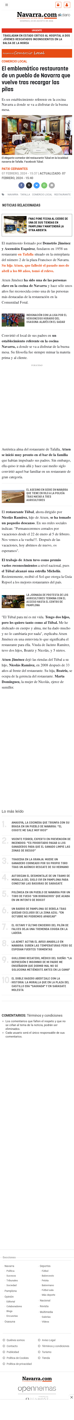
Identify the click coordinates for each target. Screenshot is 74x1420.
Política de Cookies (18, 1358)
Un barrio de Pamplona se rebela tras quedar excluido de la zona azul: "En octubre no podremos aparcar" (39, 912)
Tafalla (25, 194)
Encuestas (12, 1315)
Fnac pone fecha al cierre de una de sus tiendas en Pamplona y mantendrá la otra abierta (48, 224)
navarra (13, 194)
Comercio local (42, 194)
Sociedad (11, 1285)
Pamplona (11, 1291)
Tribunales (12, 1280)
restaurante (62, 194)
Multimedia (46, 1312)
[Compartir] (21, 185)
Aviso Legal (48, 1340)
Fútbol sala (48, 1290)
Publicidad (13, 1352)
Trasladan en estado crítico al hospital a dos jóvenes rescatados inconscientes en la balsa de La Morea (36, 39)
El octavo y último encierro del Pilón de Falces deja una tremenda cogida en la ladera (40, 929)
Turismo (46, 1352)
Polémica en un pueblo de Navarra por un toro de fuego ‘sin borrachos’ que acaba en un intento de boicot (41, 896)
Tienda (46, 1358)
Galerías (46, 1316)
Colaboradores (14, 1306)
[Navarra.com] (37, 15)
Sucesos (11, 1275)
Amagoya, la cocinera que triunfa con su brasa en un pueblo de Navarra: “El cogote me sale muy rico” (40, 826)
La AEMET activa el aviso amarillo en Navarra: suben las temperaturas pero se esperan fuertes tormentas (42, 945)
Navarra (9, 1266)
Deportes (45, 1266)
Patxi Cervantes (15, 169)
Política (10, 1270)
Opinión (9, 1296)
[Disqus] (36, 1094)
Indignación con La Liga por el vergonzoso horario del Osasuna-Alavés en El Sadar (46, 318)
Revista (44, 1306)
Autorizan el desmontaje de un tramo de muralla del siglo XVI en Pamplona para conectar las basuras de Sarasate (41, 880)
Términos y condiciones (44, 1015)
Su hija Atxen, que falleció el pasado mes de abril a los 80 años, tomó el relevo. (35, 268)
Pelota (45, 1280)
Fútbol (45, 1270)
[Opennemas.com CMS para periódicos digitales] (37, 1392)
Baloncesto (48, 1275)
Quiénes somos (16, 1340)
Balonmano (48, 1285)
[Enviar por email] (52, 185)
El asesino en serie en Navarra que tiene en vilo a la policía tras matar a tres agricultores (47, 495)
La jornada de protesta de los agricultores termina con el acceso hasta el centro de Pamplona (47, 600)
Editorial (10, 1301)
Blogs (9, 1311)
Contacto (12, 1346)
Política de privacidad (19, 1364)
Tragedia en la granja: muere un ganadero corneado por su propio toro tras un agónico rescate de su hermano (40, 863)
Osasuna (10, 1321)
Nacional (45, 1300)
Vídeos (45, 1321)
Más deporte (48, 1294)
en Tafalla (26, 254)
